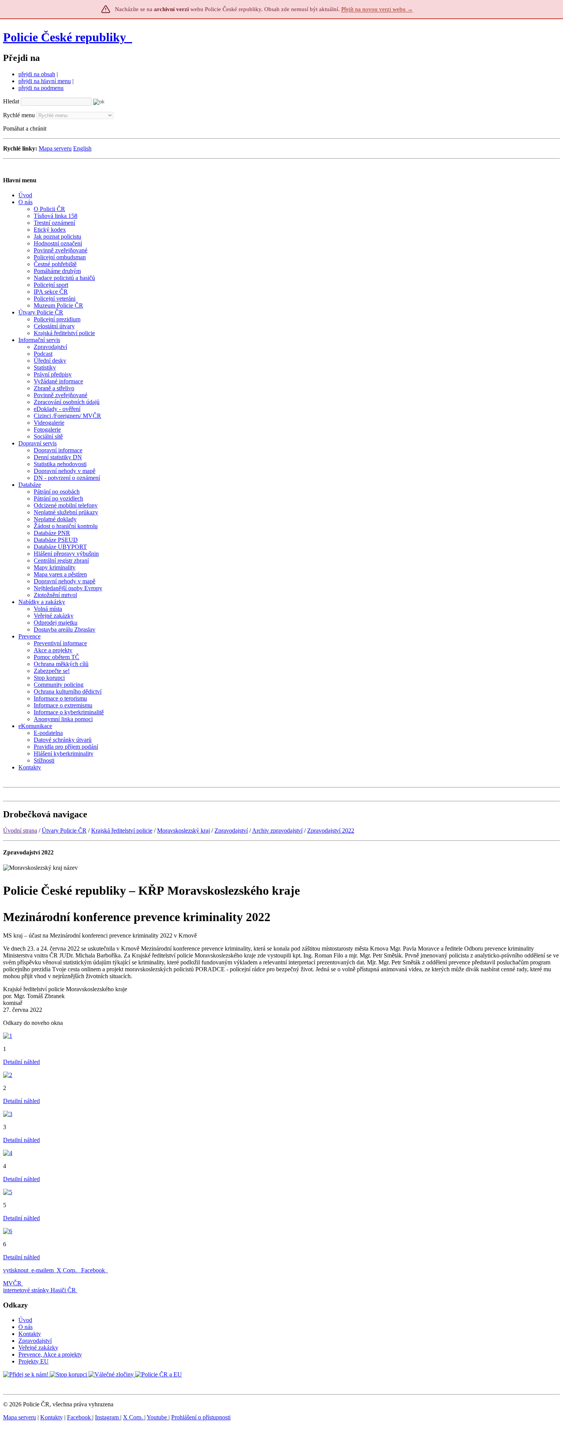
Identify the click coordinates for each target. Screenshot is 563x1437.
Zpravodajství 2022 (330, 830)
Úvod (25, 1320)
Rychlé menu (19, 115)
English (82, 148)
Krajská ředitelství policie (121, 830)
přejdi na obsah (36, 74)
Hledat (11, 101)
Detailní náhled (21, 1062)
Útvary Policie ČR (64, 830)
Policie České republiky (64, 37)
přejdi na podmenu (41, 88)
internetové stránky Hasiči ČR (39, 1290)
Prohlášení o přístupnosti (201, 1417)
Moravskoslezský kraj (183, 830)
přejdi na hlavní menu (44, 81)
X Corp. (67, 1270)
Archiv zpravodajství (277, 830)
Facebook (93, 1270)
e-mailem (42, 1270)
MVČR (12, 1283)
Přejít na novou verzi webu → (377, 9)
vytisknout (15, 1270)
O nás (25, 1327)
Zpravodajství (231, 830)
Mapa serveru (55, 148)
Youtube (158, 1417)
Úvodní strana (20, 830)
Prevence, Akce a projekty (50, 1354)
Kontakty (29, 1334)
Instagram (107, 1417)
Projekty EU (33, 1361)
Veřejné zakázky (38, 1347)
